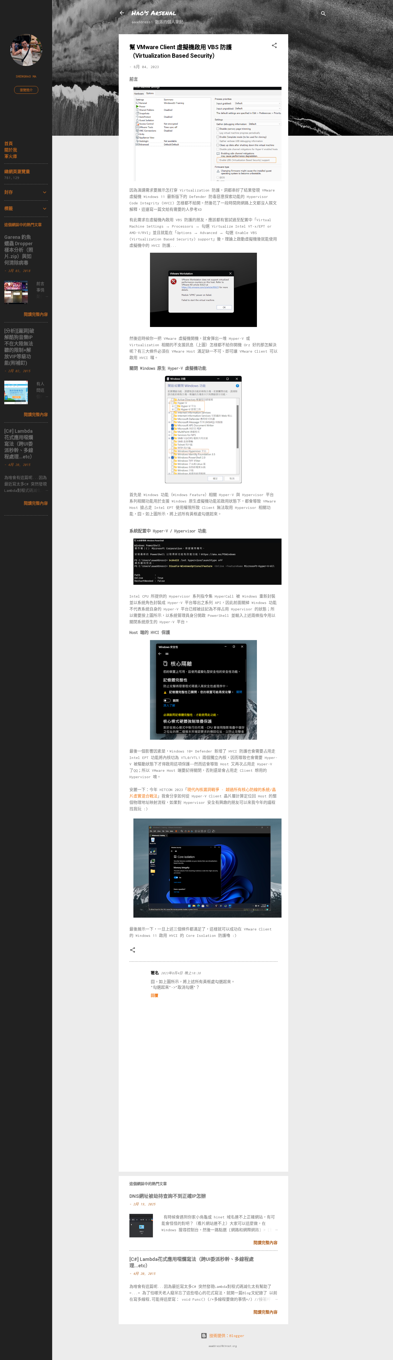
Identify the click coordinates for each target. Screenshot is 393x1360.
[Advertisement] (309, 114)
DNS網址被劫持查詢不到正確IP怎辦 (167, 1196)
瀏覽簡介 (26, 90)
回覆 (154, 995)
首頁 (8, 143)
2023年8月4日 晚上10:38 (181, 973)
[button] (274, 46)
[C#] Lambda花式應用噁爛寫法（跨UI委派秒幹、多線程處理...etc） (19, 443)
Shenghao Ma (26, 76)
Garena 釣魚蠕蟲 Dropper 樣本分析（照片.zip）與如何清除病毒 (18, 250)
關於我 (10, 150)
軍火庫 (10, 156)
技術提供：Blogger (225, 1336)
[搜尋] (323, 14)
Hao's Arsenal (154, 12)
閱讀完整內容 (265, 1243)
